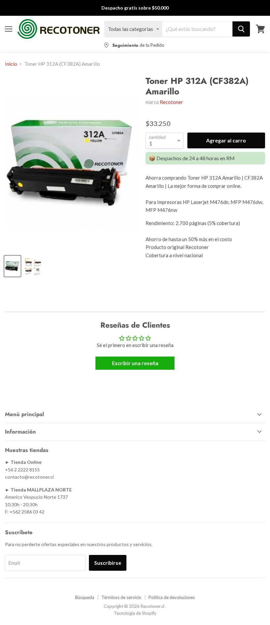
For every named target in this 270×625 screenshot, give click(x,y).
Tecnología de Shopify (135, 613)
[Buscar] (241, 29)
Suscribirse (107, 563)
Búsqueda (84, 597)
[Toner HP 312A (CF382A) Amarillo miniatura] (33, 266)
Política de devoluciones (171, 597)
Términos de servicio (121, 597)
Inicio (11, 64)
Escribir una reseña (135, 363)
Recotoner (171, 102)
